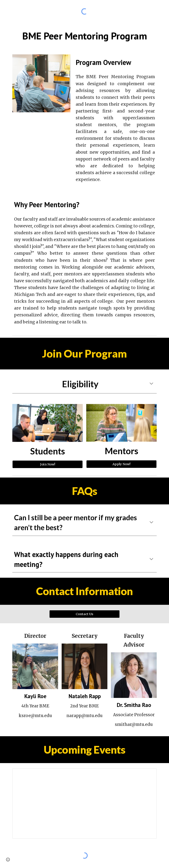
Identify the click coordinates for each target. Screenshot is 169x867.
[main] (84, 36)
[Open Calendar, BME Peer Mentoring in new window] (148, 774)
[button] (151, 384)
